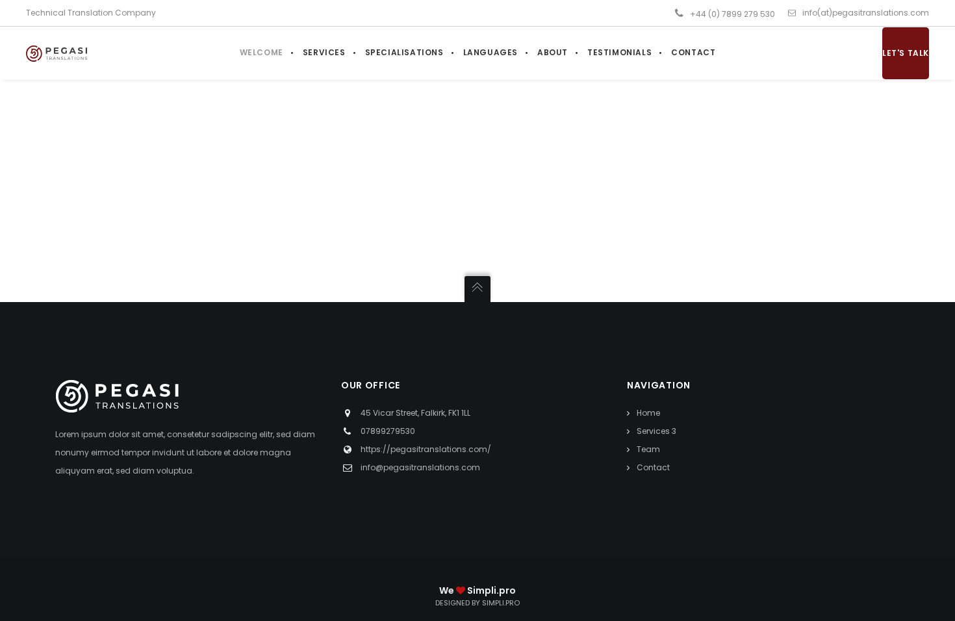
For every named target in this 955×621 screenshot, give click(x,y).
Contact (653, 467)
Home (648, 412)
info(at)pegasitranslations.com (865, 12)
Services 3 (656, 431)
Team (648, 449)
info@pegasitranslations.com (420, 467)
